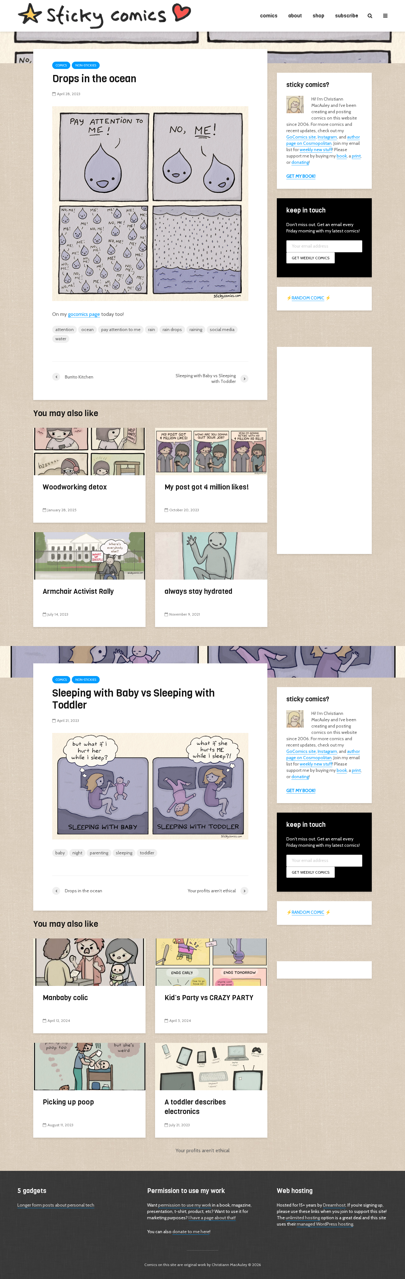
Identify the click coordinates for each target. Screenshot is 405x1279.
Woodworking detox (75, 487)
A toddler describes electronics (195, 1107)
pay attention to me (120, 329)
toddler (147, 853)
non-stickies (85, 65)
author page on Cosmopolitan (323, 140)
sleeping (124, 853)
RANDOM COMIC (308, 298)
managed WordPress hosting (325, 1224)
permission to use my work (184, 1205)
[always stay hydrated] (211, 555)
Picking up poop (68, 1102)
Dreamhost (334, 1205)
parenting (99, 853)
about (295, 15)
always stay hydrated (199, 591)
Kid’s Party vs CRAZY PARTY (209, 997)
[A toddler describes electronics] (211, 1066)
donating (300, 162)
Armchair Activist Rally (78, 591)
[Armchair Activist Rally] (89, 555)
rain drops (172, 329)
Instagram (327, 137)
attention (64, 329)
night (77, 853)
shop (318, 15)
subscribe (346, 15)
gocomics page (84, 314)
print (356, 156)
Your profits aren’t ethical (203, 1150)
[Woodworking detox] (89, 451)
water (60, 338)
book (342, 156)
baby (60, 853)
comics (268, 15)
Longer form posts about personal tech (55, 1205)
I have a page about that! (212, 1218)
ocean (87, 329)
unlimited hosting (303, 1218)
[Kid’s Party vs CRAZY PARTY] (211, 962)
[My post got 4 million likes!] (211, 451)
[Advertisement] (324, 449)
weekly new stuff (316, 149)
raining (196, 329)
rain (151, 329)
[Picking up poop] (89, 1066)
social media (222, 329)
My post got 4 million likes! (207, 487)
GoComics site (301, 137)
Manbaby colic (65, 997)
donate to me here (190, 1231)
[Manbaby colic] (89, 962)
